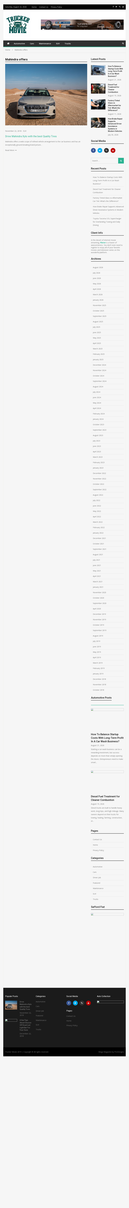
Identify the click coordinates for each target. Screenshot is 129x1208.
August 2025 (98, 321)
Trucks (68, 43)
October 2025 (98, 311)
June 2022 (97, 506)
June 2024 (97, 397)
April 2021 (97, 576)
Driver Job (97, 877)
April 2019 (97, 657)
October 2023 (98, 424)
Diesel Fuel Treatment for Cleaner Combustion (107, 191)
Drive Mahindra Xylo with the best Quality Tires (31, 136)
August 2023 (98, 435)
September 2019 (99, 630)
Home (34, 7)
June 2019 (97, 646)
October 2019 (98, 625)
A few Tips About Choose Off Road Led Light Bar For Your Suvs (25, 1025)
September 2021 (99, 549)
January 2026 (98, 300)
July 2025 (96, 327)
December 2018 (99, 679)
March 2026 (98, 294)
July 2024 (96, 392)
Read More (9, 150)
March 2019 (98, 663)
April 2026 (97, 289)
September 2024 (99, 381)
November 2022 (99, 478)
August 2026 (98, 267)
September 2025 (99, 316)
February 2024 (99, 413)
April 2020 (97, 608)
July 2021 (96, 560)
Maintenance (45, 43)
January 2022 (98, 533)
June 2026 (97, 278)
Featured (96, 883)
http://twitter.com (116, 7)
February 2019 (99, 668)
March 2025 (98, 348)
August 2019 (98, 636)
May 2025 (97, 338)
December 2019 (99, 614)
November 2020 (99, 592)
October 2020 (98, 598)
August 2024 (98, 386)
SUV (58, 43)
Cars (32, 43)
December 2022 (99, 473)
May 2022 (97, 511)
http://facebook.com (113, 7)
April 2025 (97, 343)
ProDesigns (119, 1052)
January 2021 (98, 587)
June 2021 (97, 565)
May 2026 (97, 283)
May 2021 (97, 571)
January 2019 (98, 673)
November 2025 (99, 305)
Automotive (19, 43)
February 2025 (99, 354)
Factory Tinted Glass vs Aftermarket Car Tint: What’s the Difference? (114, 105)
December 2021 (99, 538)
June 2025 (97, 332)
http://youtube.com (123, 7)
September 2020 (99, 603)
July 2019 (96, 641)
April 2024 (97, 408)
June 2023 (97, 446)
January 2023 (98, 468)
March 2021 (98, 581)
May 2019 (97, 652)
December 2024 (99, 365)
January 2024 (98, 419)
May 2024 (97, 403)
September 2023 (99, 430)
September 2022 (99, 489)
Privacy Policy (56, 7)
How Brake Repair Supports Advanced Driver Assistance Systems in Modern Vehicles (108, 209)
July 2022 (96, 500)
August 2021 (98, 554)
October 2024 (98, 376)
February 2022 (99, 527)
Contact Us (43, 7)
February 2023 (99, 462)
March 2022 (98, 522)
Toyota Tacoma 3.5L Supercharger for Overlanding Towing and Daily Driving (107, 221)
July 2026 (96, 273)
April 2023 (97, 451)
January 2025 (98, 359)
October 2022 (98, 484)
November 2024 (99, 370)
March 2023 (98, 457)
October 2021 (98, 543)
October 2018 (98, 690)
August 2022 (98, 495)
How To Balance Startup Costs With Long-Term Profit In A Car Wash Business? (115, 71)
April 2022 (97, 516)
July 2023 (96, 441)
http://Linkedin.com (120, 7)
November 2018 (99, 684)
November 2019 (99, 619)
